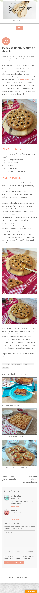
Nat (5, 56)
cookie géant (28, 364)
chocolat (6, 364)
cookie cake (16, 364)
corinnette (16, 496)
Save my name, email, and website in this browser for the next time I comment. (19, 558)
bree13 (14, 511)
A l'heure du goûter (16, 56)
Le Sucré (11, 59)
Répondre (15, 507)
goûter (5, 367)
